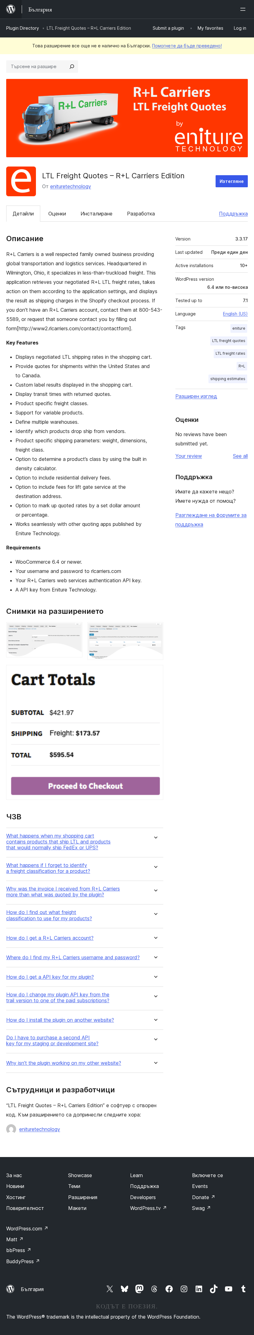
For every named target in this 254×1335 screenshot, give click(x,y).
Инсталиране (96, 213)
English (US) (235, 313)
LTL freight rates (230, 353)
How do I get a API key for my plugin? (50, 977)
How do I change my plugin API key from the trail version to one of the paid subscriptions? (57, 997)
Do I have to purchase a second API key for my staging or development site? (52, 1041)
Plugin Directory (22, 28)
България (32, 1289)
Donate (203, 1197)
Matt (15, 1239)
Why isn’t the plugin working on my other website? (63, 1063)
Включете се (207, 1175)
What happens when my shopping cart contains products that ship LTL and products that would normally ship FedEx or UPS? (58, 842)
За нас (14, 1175)
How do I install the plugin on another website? (60, 1020)
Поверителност (25, 1208)
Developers (143, 1197)
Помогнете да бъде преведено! (187, 45)
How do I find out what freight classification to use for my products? (49, 915)
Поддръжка (233, 213)
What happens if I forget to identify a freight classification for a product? (48, 868)
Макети (77, 1208)
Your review (188, 456)
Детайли (23, 213)
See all (240, 456)
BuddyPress (23, 1261)
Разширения (82, 1197)
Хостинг (16, 1197)
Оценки (57, 213)
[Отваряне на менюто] (244, 9)
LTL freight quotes (228, 340)
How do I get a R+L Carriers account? (50, 938)
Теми (74, 1186)
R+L (242, 366)
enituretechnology (70, 186)
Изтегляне (232, 181)
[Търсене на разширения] (72, 66)
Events (200, 1186)
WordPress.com (27, 1228)
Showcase (80, 1175)
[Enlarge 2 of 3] (155, 630)
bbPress (18, 1250)
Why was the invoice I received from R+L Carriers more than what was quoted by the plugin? (63, 892)
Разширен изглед (196, 396)
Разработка (141, 213)
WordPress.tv (148, 1208)
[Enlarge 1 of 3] (74, 630)
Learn (136, 1175)
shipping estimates (227, 378)
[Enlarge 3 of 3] (155, 673)
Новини (15, 1186)
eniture (238, 328)
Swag (201, 1208)
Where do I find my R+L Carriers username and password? (73, 957)
